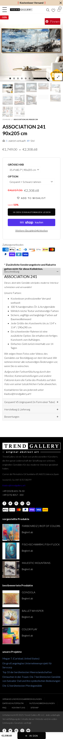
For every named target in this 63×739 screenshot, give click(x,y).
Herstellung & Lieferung (17, 409)
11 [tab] (49, 78)
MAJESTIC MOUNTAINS (36, 562)
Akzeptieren (47, 735)
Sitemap (34, 707)
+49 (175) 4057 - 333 (12, 494)
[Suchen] (48, 10)
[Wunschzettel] (53, 9)
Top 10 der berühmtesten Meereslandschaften (27, 672)
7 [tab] (33, 78)
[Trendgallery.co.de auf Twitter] (10, 503)
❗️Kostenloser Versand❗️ (32, 2)
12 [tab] (53, 78)
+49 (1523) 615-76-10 (13, 491)
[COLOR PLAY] (10, 635)
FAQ (4, 707)
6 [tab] (29, 78)
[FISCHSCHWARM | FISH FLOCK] (10, 550)
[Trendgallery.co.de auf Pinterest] (16, 503)
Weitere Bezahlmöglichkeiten (31, 230)
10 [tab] (45, 78)
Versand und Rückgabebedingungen (22, 699)
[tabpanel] (31, 50)
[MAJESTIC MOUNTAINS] (10, 569)
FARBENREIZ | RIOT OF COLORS (41, 525)
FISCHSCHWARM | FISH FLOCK (41, 544)
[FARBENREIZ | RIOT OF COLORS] (10, 532)
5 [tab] (25, 78)
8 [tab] (37, 78)
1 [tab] (10, 78)
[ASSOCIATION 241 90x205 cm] (31, 50)
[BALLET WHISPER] (10, 617)
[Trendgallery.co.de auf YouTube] (28, 503)
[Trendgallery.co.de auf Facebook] (4, 503)
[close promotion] (60, 3)
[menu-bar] (5, 9)
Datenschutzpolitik (13, 703)
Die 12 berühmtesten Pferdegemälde (22, 685)
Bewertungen (11, 416)
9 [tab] (41, 78)
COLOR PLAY (29, 629)
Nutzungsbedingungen (42, 703)
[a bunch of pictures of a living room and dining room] (7, 112)
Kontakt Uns (18, 707)
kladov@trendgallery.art (14, 485)
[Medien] (58, 76)
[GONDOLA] (10, 598)
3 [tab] (18, 78)
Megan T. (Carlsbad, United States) (20, 658)
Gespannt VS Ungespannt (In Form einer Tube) (29, 401)
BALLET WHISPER (32, 610)
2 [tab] (14, 78)
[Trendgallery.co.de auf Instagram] (22, 503)
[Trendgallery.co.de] (21, 9)
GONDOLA (28, 592)
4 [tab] (22, 78)
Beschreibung (11, 271)
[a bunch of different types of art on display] (19, 112)
